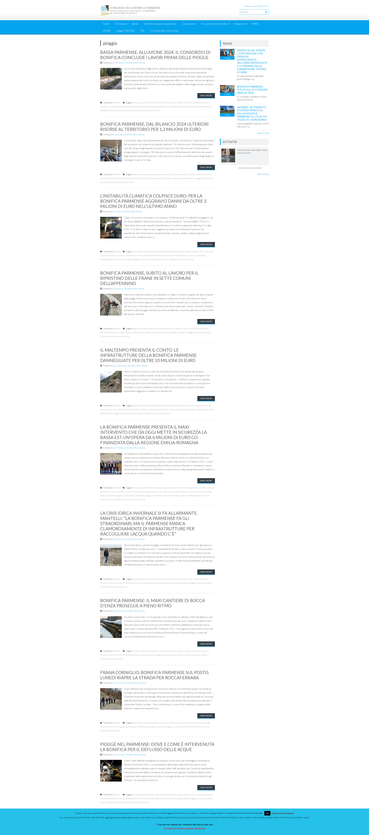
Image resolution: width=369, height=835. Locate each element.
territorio (157, 110)
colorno (202, 487)
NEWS (117, 102)
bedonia (152, 328)
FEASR (107, 30)
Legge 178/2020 (125, 30)
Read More (206, 95)
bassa (135, 102)
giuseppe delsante (128, 726)
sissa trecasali (146, 110)
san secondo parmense (120, 110)
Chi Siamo (120, 23)
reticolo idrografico (145, 413)
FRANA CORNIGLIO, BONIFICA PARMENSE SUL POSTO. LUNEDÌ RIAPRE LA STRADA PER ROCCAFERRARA (154, 675)
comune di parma (205, 251)
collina (191, 174)
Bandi (135, 23)
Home (106, 23)
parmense (164, 106)
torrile (142, 499)
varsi (127, 336)
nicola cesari (129, 495)
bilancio (167, 174)
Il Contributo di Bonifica (214, 23)
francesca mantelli (142, 106)
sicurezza (135, 110)
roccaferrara (194, 726)
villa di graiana (115, 730)
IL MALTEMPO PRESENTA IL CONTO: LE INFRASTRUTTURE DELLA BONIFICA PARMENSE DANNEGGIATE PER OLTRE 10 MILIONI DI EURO (148, 355)
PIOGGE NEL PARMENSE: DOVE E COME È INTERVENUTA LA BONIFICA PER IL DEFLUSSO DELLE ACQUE (157, 747)
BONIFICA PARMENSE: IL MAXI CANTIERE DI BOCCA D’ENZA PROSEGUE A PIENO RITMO (152, 603)
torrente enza (121, 587)
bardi (145, 328)
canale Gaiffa (176, 102)
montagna (167, 178)
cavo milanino (194, 102)
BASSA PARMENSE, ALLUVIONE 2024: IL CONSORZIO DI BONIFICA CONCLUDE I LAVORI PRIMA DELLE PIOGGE (155, 55)
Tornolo (121, 336)
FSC (142, 30)
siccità (103, 587)
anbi (135, 251)
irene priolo (202, 491)
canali (185, 102)
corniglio (121, 332)
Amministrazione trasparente (160, 23)
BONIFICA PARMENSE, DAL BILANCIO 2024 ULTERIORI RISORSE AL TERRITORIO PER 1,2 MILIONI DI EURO (154, 126)
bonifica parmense (162, 102)
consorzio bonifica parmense (120, 106)
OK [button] (267, 813)
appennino (137, 174)
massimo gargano (115, 495)
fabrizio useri (139, 178)
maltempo (155, 106)
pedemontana (188, 178)
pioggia (173, 106)
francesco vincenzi (188, 255)
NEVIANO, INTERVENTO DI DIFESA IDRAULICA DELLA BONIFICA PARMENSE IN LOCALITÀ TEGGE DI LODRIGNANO (252, 113)
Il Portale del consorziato (164, 30)
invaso (153, 583)
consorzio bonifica (203, 174)
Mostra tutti (263, 133)
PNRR (254, 23)
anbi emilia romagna (152, 487)
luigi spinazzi (160, 798)
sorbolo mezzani (107, 499)
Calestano (178, 328)
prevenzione (182, 106)
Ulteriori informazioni (282, 813)
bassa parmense (146, 102)
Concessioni (189, 23)
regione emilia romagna (166, 259)
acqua (135, 487)
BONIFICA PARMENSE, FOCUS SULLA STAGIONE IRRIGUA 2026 (252, 89)
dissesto (129, 178)
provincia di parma (196, 106)
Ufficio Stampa (139, 62)
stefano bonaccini (123, 499)
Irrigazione (240, 23)
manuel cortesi (161, 332)
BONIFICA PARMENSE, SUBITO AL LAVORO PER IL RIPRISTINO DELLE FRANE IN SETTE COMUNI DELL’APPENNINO (149, 278)
